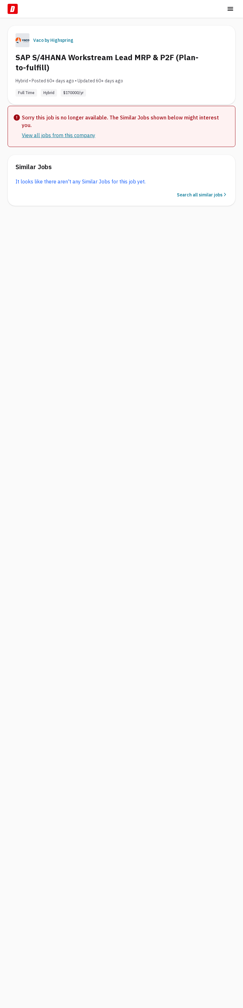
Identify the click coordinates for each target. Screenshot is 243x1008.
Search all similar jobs (199, 195)
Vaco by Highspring (53, 40)
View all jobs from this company (58, 135)
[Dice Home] (13, 9)
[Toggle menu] (230, 9)
